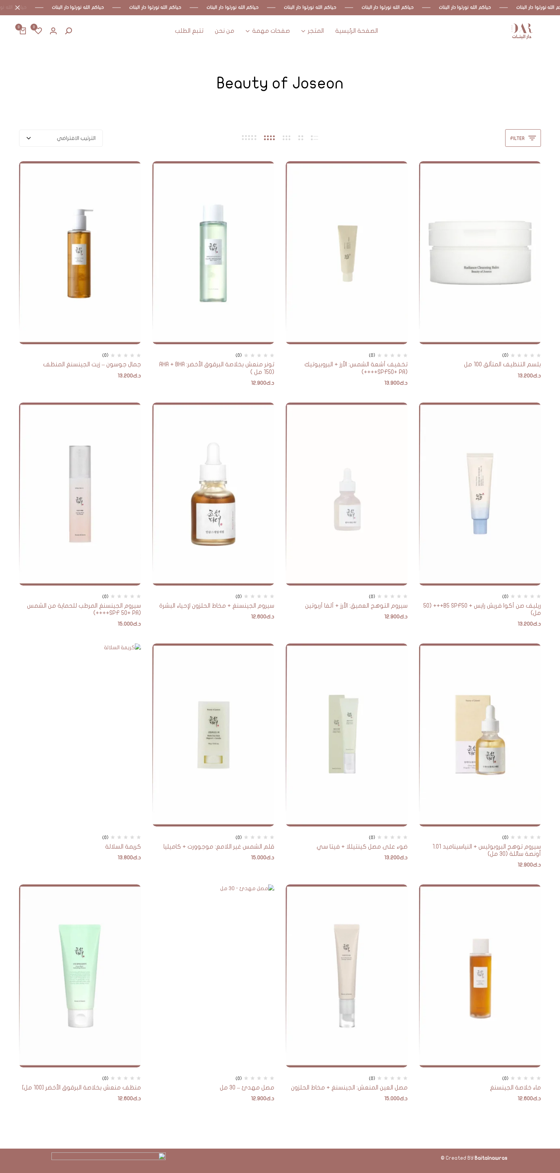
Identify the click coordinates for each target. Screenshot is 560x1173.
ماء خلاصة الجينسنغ (515, 1088)
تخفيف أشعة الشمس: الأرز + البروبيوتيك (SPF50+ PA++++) (356, 368)
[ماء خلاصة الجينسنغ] (480, 975)
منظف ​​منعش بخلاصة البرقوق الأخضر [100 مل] (81, 1088)
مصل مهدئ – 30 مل (247, 1088)
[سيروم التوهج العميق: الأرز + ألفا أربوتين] (347, 494)
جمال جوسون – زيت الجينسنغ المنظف (92, 364)
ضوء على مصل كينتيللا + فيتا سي (362, 847)
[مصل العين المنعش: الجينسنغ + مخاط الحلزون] (347, 975)
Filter (517, 138)
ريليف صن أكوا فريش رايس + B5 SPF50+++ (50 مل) (482, 609)
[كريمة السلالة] (80, 734)
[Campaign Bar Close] (13, 7)
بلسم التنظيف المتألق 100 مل (502, 364)
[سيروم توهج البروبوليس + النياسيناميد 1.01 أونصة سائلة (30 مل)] (480, 734)
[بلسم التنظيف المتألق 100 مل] (480, 252)
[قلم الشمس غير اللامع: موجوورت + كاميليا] (213, 734)
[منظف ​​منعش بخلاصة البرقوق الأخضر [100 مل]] (80, 975)
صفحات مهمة (271, 31)
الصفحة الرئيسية (356, 31)
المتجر (316, 31)
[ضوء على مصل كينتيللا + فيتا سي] (347, 734)
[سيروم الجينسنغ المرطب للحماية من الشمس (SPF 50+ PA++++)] (80, 494)
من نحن (224, 31)
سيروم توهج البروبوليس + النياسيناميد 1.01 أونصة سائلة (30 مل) (486, 850)
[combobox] (61, 138)
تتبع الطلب (189, 31)
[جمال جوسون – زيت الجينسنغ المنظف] (80, 252)
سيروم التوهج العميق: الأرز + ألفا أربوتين (356, 606)
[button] (38, 31)
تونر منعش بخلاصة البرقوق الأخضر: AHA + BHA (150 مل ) (216, 368)
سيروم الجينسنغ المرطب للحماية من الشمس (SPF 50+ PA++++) (84, 609)
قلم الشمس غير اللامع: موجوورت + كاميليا (218, 847)
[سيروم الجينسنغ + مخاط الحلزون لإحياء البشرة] (213, 494)
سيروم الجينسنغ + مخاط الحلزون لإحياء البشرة (216, 606)
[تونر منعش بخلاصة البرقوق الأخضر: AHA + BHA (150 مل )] (213, 252)
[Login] (53, 31)
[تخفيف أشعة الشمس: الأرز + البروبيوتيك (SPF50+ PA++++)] (347, 252)
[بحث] (68, 31)
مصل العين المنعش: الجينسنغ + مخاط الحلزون (349, 1088)
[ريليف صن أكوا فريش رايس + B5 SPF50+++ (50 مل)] (480, 494)
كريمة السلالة (123, 847)
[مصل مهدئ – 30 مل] (213, 975)
